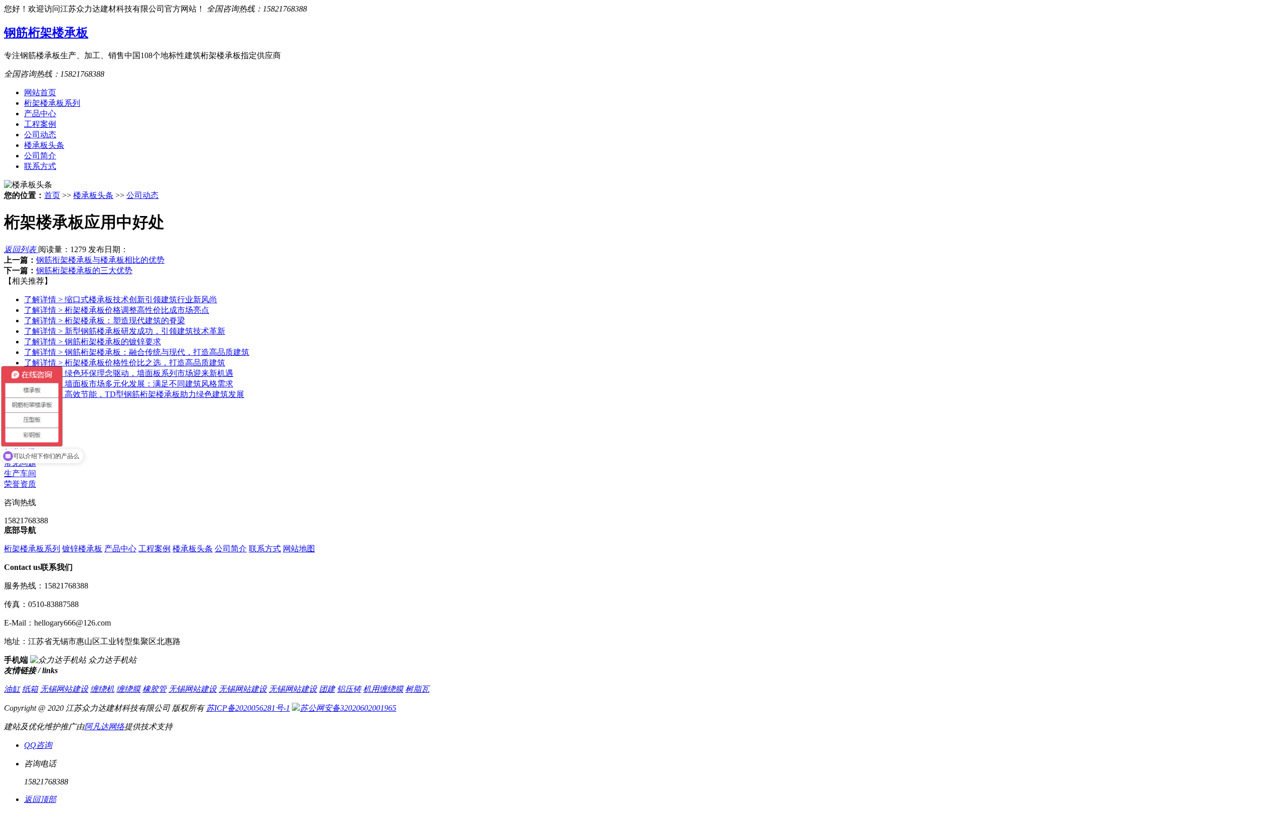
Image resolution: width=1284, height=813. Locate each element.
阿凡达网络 (104, 726)
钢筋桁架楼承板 (46, 32)
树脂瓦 (417, 689)
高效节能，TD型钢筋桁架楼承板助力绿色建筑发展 (134, 394)
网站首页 (40, 92)
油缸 (12, 689)
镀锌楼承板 (82, 548)
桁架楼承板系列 (52, 103)
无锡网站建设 (64, 689)
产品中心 (40, 113)
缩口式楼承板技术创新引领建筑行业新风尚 (120, 299)
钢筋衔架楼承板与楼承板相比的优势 (100, 260)
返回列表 (21, 249)
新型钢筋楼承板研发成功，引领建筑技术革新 (124, 331)
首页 (52, 195)
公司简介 (40, 155)
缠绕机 (102, 689)
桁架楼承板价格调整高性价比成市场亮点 (116, 310)
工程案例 (40, 124)
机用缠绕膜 (383, 689)
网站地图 (299, 548)
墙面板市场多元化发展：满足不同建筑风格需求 (128, 383)
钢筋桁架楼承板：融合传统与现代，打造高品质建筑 (136, 352)
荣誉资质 (20, 484)
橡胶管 (154, 689)
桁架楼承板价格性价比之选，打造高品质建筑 (124, 362)
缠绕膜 (128, 689)
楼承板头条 (44, 145)
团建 (327, 689)
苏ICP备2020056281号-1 (248, 708)
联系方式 (40, 166)
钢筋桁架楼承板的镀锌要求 (92, 341)
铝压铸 (349, 689)
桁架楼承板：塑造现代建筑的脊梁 (104, 320)
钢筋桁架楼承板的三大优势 (84, 270)
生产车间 (20, 473)
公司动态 (40, 134)
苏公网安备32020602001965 (348, 708)
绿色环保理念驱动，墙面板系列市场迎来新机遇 (128, 373)
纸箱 (30, 689)
